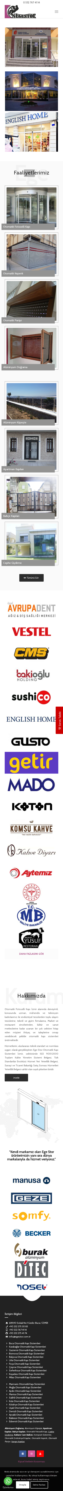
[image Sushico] (31, 697)
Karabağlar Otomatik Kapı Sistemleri (27, 1346)
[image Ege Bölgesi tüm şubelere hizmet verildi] (31, 763)
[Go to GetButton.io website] (8, 1487)
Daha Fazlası (39, 1484)
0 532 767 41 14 (31, 2)
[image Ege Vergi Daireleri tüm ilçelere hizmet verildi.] (31, 916)
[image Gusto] (31, 741)
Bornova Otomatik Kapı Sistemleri (26, 1353)
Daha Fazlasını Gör (31, 953)
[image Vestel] (31, 631)
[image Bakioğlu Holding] (31, 675)
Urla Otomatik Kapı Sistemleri (24, 1360)
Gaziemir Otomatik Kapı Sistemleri (27, 1350)
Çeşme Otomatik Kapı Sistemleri (26, 1367)
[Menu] (56, 12)
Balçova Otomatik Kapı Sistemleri (26, 1356)
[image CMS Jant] (31, 653)
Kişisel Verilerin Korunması (31, 1461)
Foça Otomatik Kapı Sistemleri (24, 1363)
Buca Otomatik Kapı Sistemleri (24, 1343)
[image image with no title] (31, 719)
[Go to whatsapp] (8, 1481)
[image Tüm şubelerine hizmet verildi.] (31, 610)
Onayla (22, 1484)
